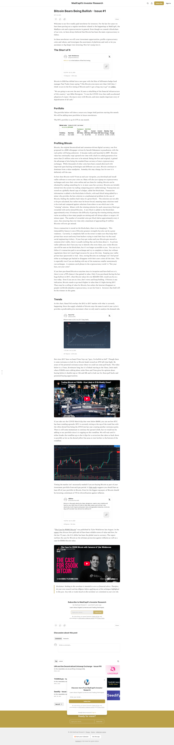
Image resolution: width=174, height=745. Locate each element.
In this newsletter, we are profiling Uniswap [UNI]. (69, 669)
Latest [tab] (61, 661)
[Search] (148, 3)
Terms (93, 732)
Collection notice (101, 732)
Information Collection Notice (86, 707)
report (56, 532)
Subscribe (159, 3)
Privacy (88, 732)
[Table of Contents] (2, 372)
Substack (78, 741)
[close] (104, 679)
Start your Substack (82, 736)
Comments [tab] (58, 638)
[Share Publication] (152, 3)
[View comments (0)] (60, 19)
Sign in (168, 3)
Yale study (93, 487)
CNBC (113, 87)
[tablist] (62, 638)
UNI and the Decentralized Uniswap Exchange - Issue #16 (78, 666)
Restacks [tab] (66, 638)
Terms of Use (95, 705)
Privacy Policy (100, 707)
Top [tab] (56, 661)
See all (57, 704)
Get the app (96, 736)
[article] (87, 670)
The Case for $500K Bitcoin (65, 529)
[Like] (56, 19)
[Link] (51, 50)
